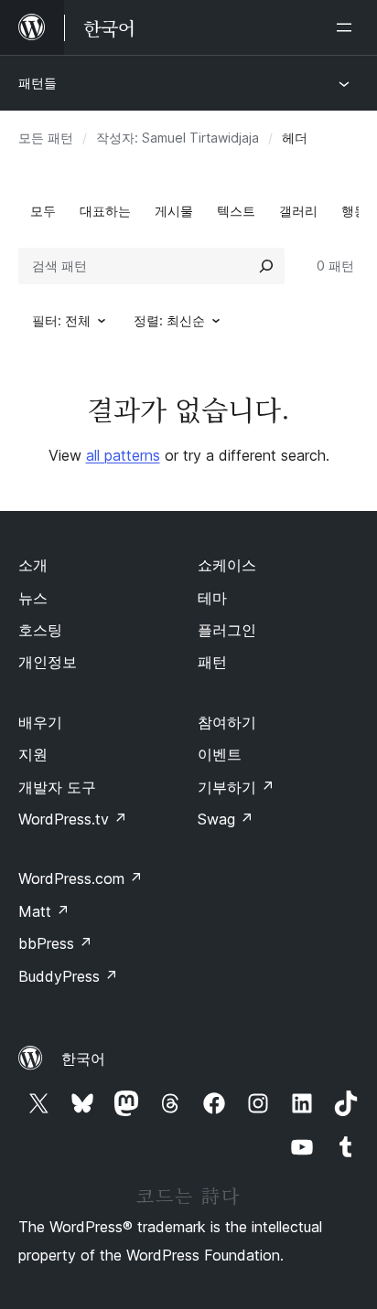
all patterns (123, 455)
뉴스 (33, 598)
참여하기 (227, 722)
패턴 (212, 662)
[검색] (266, 266)
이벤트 (220, 754)
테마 (212, 598)
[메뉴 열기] (347, 27)
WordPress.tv (72, 819)
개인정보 (47, 662)
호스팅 (40, 630)
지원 (33, 754)
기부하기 (236, 787)
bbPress (55, 943)
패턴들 (37, 82)
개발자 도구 (57, 787)
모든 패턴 (45, 137)
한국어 (83, 1058)
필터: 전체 (61, 320)
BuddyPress (68, 976)
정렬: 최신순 (169, 320)
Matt (44, 911)
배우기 (40, 722)
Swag (225, 819)
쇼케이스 (227, 565)
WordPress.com (80, 878)
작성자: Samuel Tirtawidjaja (177, 137)
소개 (33, 565)
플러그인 (227, 630)
